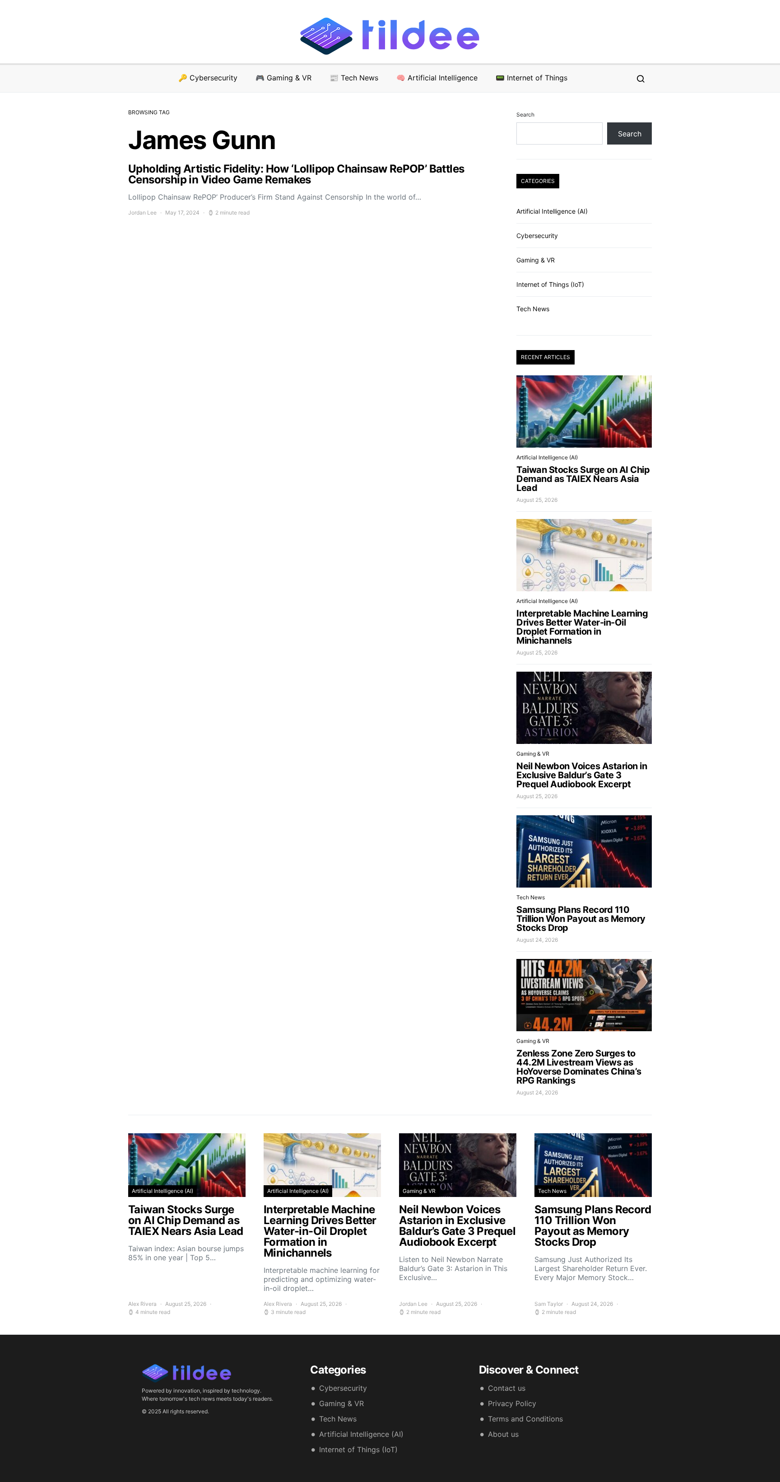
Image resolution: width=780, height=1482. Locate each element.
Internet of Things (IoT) (550, 284)
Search (525, 114)
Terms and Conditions (525, 1418)
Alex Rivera (142, 1303)
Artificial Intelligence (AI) (552, 211)
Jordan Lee (142, 212)
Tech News (532, 309)
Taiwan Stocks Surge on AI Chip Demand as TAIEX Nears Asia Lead (583, 478)
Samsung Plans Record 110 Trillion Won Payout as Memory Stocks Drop (580, 918)
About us (503, 1434)
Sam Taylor (548, 1303)
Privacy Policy (512, 1403)
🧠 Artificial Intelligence (437, 77)
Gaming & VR (535, 260)
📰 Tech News (354, 77)
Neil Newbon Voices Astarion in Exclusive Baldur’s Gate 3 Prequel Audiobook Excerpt (581, 775)
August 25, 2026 (536, 499)
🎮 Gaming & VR (283, 77)
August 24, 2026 (537, 939)
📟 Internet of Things (531, 77)
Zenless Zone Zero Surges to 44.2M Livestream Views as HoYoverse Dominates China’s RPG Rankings (578, 1067)
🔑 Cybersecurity (207, 77)
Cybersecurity (537, 235)
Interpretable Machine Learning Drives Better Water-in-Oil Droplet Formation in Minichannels (582, 627)
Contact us (506, 1388)
